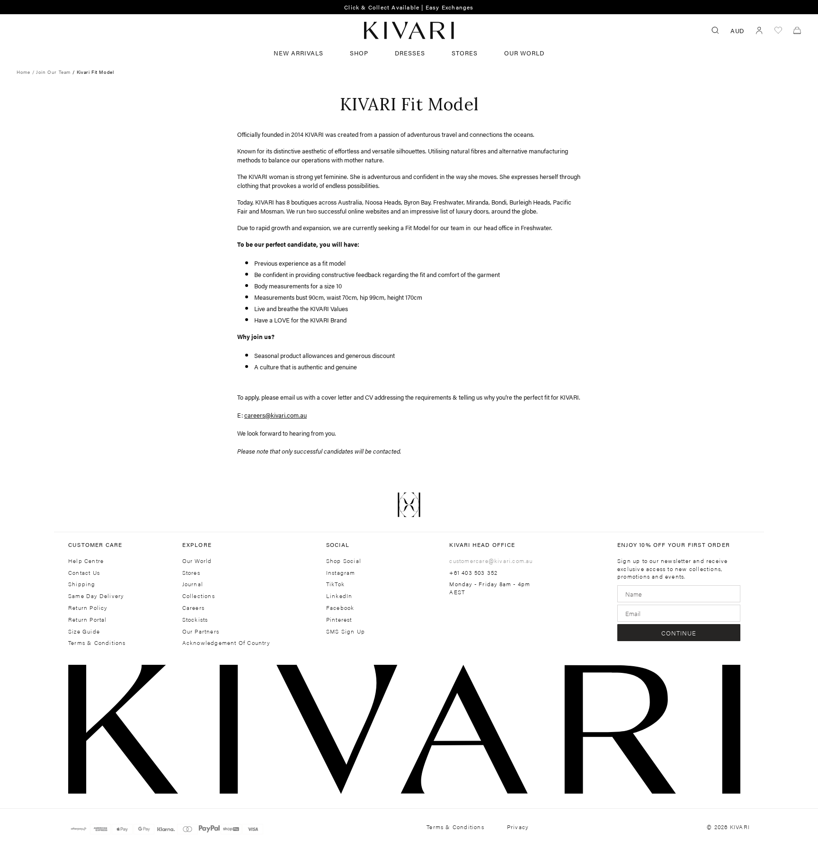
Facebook (340, 608)
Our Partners (200, 631)
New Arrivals (298, 52)
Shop (359, 52)
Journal (192, 584)
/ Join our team (52, 72)
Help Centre (86, 561)
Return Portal (87, 620)
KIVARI (740, 826)
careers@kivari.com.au (275, 415)
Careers (193, 608)
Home (23, 72)
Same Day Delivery (96, 596)
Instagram (341, 573)
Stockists (195, 620)
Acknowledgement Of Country (226, 643)
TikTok (335, 584)
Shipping (82, 584)
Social (337, 544)
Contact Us (84, 573)
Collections (198, 596)
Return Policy (87, 608)
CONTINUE (678, 632)
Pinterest (339, 620)
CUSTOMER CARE (95, 544)
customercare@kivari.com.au (491, 560)
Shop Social (343, 561)
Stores (465, 52)
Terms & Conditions (97, 643)
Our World (524, 52)
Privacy (517, 827)
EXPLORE (197, 544)
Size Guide (84, 631)
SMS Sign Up (345, 631)
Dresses (410, 52)
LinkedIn (339, 596)
